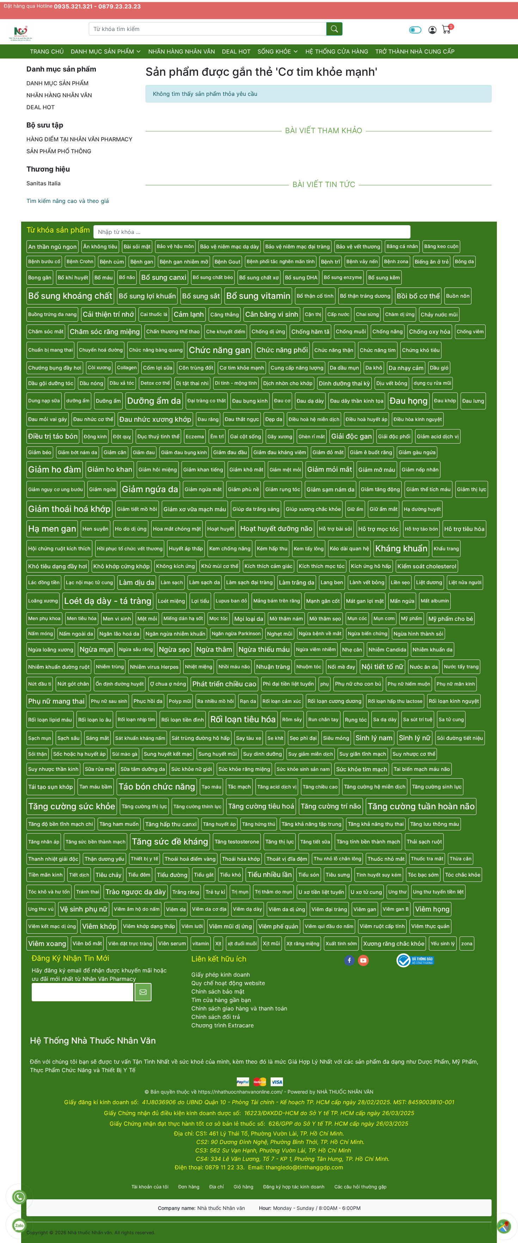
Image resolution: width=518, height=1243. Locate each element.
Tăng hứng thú (258, 824)
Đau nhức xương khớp (155, 419)
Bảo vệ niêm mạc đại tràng (297, 246)
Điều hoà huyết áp (366, 419)
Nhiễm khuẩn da (432, 650)
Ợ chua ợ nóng (168, 684)
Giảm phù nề (243, 489)
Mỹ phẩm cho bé (450, 618)
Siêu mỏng (336, 738)
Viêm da (176, 909)
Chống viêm (470, 331)
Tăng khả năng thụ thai (376, 824)
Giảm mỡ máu (376, 469)
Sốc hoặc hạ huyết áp (79, 754)
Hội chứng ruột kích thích (59, 548)
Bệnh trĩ (330, 262)
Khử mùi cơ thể (219, 566)
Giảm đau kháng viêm (279, 452)
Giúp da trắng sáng (256, 509)
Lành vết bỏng (367, 582)
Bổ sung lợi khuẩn (147, 296)
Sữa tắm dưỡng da (143, 769)
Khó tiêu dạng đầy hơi (57, 566)
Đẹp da (273, 419)
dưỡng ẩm (78, 400)
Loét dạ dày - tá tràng (108, 601)
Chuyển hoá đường (101, 350)
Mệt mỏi (147, 619)
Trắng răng (185, 892)
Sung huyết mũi (217, 754)
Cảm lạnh (189, 314)
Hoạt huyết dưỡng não (276, 528)
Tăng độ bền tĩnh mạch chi (60, 824)
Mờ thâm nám (286, 619)
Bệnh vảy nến (362, 261)
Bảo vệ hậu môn (175, 246)
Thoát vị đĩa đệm (286, 859)
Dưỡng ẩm (108, 401)
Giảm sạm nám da (330, 489)
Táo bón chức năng (156, 786)
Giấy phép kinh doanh (220, 974)
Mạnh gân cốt (323, 601)
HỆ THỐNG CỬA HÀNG (337, 51)
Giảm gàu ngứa (417, 452)
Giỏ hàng (243, 1186)
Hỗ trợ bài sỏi (335, 529)
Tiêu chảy (108, 874)
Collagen (127, 367)
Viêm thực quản (430, 926)
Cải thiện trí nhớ (108, 314)
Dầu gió (439, 368)
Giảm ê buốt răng (371, 452)
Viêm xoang (47, 943)
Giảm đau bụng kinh (184, 452)
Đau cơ (282, 400)
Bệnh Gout (227, 262)
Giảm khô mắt (246, 469)
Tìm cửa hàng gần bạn (221, 999)
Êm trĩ (217, 436)
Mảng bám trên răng (276, 601)
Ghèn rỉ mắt (311, 436)
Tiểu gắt (204, 875)
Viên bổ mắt (87, 943)
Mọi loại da (248, 618)
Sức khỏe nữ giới (191, 769)
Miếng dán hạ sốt (183, 618)
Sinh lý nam (374, 738)
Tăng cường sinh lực (437, 787)
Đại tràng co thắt (206, 400)
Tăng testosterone (237, 842)
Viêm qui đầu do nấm (329, 926)
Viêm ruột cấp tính (382, 926)
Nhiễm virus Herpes (154, 667)
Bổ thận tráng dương (365, 296)
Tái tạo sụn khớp (50, 786)
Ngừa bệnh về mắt (320, 633)
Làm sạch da (204, 582)
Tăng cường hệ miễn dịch (375, 787)
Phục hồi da (148, 701)
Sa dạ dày (385, 719)
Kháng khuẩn (401, 548)
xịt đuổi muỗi (242, 943)
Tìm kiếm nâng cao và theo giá (67, 200)
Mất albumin (435, 601)
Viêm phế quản (278, 926)
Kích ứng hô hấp (371, 566)
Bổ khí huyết (73, 277)
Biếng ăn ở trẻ (432, 262)
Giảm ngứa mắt (203, 489)
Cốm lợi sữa (157, 368)
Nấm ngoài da (76, 634)
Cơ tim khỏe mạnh (242, 368)
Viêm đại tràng (329, 909)
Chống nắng (387, 331)
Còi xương (99, 367)
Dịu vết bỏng (391, 383)
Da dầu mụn (344, 368)
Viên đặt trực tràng (130, 943)
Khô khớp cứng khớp (121, 566)
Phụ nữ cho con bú (358, 684)
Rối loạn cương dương (335, 701)
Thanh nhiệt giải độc (53, 859)
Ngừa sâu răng (136, 649)
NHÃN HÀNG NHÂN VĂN (181, 51)
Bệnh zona (396, 261)
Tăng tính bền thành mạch (368, 842)
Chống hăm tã (310, 331)
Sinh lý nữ (415, 738)
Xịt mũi (271, 943)
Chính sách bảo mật (218, 991)
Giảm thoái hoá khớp (69, 509)
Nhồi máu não (234, 666)
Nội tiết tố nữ (382, 666)
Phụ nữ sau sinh (109, 701)
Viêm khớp (99, 926)
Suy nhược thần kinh (53, 769)
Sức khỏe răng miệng (244, 769)
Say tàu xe (248, 738)
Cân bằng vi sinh (271, 314)
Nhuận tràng (273, 666)
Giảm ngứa (102, 489)
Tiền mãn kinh (45, 875)
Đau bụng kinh (250, 401)
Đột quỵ (122, 436)
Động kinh (95, 436)
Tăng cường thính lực (197, 806)
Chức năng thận (333, 350)
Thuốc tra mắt (427, 858)
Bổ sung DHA (301, 277)
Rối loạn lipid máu (50, 720)
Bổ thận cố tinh (315, 296)
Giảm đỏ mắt (328, 452)
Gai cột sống (245, 436)
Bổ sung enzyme (343, 277)
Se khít (275, 738)
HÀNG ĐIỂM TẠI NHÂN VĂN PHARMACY (79, 139)
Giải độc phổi (394, 436)
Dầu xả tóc (122, 383)
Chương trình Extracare (222, 1025)
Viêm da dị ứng (287, 909)
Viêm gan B (396, 909)
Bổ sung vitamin (258, 296)
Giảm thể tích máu (428, 489)
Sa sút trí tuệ (417, 719)
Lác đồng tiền (44, 582)
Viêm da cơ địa (209, 909)
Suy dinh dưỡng (262, 754)
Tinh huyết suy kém (378, 875)
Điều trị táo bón (53, 436)
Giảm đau (144, 452)
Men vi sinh (117, 619)
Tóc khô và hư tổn (49, 892)
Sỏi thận (37, 754)
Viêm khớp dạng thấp (149, 926)
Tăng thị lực (279, 842)
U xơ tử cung (366, 892)
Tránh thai (87, 892)
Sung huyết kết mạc (168, 754)
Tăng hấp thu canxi (171, 824)
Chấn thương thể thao (173, 331)
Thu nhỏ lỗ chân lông (337, 858)
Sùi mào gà (124, 754)
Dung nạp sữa (44, 400)
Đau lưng (473, 401)
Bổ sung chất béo (213, 277)
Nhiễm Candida (387, 650)
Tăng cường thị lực (144, 806)
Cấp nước (338, 314)
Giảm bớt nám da (77, 452)
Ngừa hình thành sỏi (418, 634)
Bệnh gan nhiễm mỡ (184, 262)
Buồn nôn (458, 296)
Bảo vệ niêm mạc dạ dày (229, 246)
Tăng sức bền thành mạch (95, 842)
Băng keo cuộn (441, 246)
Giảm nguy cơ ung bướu (55, 489)
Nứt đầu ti (39, 684)
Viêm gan (364, 909)
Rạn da (248, 701)
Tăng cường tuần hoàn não (421, 806)
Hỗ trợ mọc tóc (378, 528)
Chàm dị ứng (399, 314)
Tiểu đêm (139, 875)
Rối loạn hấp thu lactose (395, 701)
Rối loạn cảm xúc (282, 701)
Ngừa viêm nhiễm (316, 649)
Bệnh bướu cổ (44, 261)
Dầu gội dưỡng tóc (50, 383)
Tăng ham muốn (119, 824)
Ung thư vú (41, 909)
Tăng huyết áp (219, 824)
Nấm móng (40, 633)
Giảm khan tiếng (203, 469)
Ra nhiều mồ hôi (215, 701)
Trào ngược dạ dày (135, 892)
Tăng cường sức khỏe (71, 806)
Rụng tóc (356, 720)
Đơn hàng (188, 1186)
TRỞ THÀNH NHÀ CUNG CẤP (415, 51)
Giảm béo (39, 452)
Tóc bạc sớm (423, 875)
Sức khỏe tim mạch (361, 769)
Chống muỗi (351, 331)
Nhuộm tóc (308, 666)
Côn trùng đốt (196, 368)
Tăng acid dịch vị (276, 787)
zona (467, 943)
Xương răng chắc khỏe (393, 943)
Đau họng (409, 401)
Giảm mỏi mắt (329, 469)
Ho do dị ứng (131, 529)
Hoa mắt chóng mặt (177, 529)
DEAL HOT (236, 51)
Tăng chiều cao (320, 787)
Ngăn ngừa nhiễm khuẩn (175, 634)
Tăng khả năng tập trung (311, 824)
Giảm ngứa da (150, 489)
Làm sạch (172, 582)
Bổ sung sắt (201, 296)
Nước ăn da (424, 667)
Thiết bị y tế (144, 858)
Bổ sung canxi (163, 277)
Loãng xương (43, 601)
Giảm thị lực (471, 489)
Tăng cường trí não (331, 806)
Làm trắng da (296, 582)
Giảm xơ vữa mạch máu (195, 509)
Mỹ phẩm (411, 618)
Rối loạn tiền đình (182, 720)
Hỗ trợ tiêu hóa (464, 528)
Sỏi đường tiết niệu (460, 738)
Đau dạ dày (310, 401)
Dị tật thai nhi (192, 383)
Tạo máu (211, 787)
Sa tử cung (451, 719)
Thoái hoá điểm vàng (190, 859)
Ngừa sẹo (174, 649)
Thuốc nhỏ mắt (386, 859)
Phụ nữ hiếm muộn (409, 684)
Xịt (218, 943)
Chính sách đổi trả (215, 1016)
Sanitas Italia (43, 183)
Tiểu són (308, 875)
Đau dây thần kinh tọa (356, 401)
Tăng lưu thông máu (434, 824)
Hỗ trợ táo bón (421, 529)
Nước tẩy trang (461, 666)
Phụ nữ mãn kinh (456, 684)
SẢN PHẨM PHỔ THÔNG (58, 151)
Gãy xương (279, 436)
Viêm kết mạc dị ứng (52, 926)
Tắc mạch (239, 787)
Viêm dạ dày (247, 909)
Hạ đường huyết (422, 509)
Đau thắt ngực (242, 419)
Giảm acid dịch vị (438, 436)
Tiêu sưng (338, 875)
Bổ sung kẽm (384, 277)
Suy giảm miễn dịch (310, 754)
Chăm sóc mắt (45, 331)
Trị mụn (240, 892)
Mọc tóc (218, 618)
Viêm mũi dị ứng (230, 926)
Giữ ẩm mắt (383, 509)
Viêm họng (432, 909)
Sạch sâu (68, 738)
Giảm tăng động (380, 489)
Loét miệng (171, 601)
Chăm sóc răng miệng (105, 331)
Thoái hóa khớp (241, 859)
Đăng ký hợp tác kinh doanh (294, 1186)
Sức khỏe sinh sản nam (303, 769)
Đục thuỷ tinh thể (158, 436)
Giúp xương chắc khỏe (313, 509)
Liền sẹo (400, 582)
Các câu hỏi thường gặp (360, 1186)
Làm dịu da (136, 582)
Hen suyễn (95, 529)
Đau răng (208, 419)
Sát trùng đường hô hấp (201, 738)
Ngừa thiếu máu (264, 649)
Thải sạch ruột (424, 842)
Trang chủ (47, 51)
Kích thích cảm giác (268, 566)
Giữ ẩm (355, 509)
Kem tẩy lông (308, 548)
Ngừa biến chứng (367, 633)
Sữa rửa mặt (99, 769)
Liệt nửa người (465, 582)
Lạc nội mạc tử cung (89, 582)
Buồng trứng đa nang (52, 314)
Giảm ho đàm (54, 469)
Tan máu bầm (95, 787)
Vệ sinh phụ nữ (83, 909)
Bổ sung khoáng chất (70, 296)
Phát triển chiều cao (224, 684)
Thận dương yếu (104, 859)
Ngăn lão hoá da (119, 634)
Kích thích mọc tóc (322, 566)
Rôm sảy (292, 719)
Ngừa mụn (96, 649)
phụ (324, 684)
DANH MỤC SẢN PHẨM (102, 51)
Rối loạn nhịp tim (136, 719)
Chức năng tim (378, 350)
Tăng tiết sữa (315, 842)
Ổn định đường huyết (119, 684)
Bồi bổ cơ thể (418, 296)
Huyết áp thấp (186, 548)
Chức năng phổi (282, 350)
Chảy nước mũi (439, 314)
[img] (432, 30)
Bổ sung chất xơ (259, 277)
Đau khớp (445, 400)
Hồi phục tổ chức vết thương (129, 548)
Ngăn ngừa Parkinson (236, 633)
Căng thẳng (224, 314)
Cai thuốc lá (153, 314)
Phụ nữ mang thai (56, 701)
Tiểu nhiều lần (269, 874)
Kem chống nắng (230, 548)
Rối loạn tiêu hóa (243, 719)
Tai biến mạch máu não (422, 769)
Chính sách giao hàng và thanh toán (239, 1008)
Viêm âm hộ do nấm (137, 909)
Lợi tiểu (200, 601)
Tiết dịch (79, 875)
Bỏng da (464, 261)
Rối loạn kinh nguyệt (454, 701)
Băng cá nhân (402, 246)
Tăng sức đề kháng (170, 841)
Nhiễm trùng (110, 666)
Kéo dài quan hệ (349, 548)
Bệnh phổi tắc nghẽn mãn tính (281, 261)
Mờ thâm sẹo (325, 619)
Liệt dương (429, 582)
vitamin (200, 943)
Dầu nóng (91, 383)
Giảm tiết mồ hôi (137, 509)
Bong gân (39, 277)
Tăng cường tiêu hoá (261, 806)
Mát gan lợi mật (365, 601)
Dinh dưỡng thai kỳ (344, 383)
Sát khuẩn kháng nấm (140, 738)
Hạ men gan (52, 529)
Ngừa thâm (214, 649)
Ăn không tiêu (100, 246)
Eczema (195, 436)
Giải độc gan (351, 436)
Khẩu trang (446, 548)
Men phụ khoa (44, 618)
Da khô (373, 368)
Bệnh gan (141, 262)
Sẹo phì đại (303, 738)
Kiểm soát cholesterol (426, 566)
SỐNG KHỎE (274, 51)
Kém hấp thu (272, 548)
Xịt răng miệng (302, 943)
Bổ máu (103, 277)
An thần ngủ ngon (52, 246)
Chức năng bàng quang (156, 350)
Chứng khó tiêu (421, 350)
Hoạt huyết (220, 529)
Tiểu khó (230, 875)
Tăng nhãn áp (43, 842)
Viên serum (172, 943)
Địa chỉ (216, 1186)
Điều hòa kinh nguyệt (418, 419)
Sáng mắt (97, 738)
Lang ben (332, 582)
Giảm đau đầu (230, 452)
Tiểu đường (172, 874)
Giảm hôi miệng (157, 469)
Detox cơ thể (155, 383)
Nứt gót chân (73, 684)
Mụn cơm (384, 618)
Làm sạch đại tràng (249, 582)
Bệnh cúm (112, 262)
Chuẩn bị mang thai (50, 350)
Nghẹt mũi (279, 634)
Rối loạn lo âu (94, 720)
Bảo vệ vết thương (358, 246)
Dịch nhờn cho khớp (288, 383)
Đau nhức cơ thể (93, 419)
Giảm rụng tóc (282, 489)
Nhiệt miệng (198, 666)
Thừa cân (460, 858)
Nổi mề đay (341, 667)
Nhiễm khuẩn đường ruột (59, 667)
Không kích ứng (175, 566)
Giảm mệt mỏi (285, 469)
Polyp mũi (180, 701)
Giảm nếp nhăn (420, 469)
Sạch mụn (39, 738)
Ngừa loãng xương (50, 650)
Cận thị (313, 314)
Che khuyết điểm (225, 331)
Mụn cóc (357, 618)
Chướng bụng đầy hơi (54, 368)
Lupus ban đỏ (231, 601)
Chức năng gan (219, 350)
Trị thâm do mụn (273, 892)
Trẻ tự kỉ (215, 892)
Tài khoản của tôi (149, 1186)
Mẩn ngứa (402, 601)
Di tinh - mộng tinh (236, 383)
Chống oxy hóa (429, 331)
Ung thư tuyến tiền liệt (438, 892)
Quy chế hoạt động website (228, 983)
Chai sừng (367, 314)
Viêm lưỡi (192, 926)
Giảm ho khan (109, 469)
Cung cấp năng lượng (297, 368)
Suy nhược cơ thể (414, 754)
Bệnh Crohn (80, 261)
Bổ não (127, 277)
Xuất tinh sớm (341, 943)
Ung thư (397, 892)
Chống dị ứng (268, 331)
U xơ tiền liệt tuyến (321, 892)
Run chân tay (323, 719)
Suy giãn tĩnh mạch (362, 754)
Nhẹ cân (352, 650)
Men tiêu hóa (82, 618)
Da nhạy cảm (406, 367)
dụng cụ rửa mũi (432, 383)
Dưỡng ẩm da (154, 401)
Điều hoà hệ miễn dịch (314, 419)
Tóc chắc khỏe (462, 875)
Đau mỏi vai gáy (47, 419)
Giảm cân (115, 452)
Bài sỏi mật (137, 246)
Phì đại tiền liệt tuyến (288, 684)
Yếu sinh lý (443, 943)
